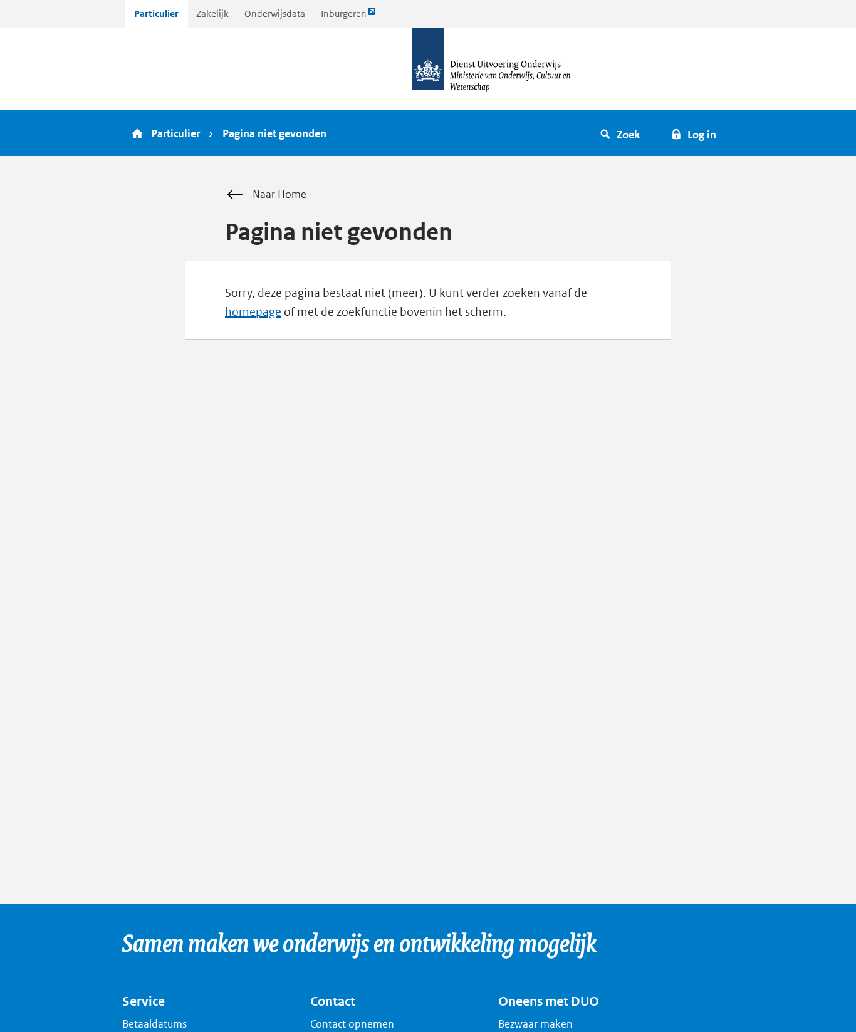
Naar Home (279, 194)
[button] (622, 133)
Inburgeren (343, 17)
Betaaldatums (154, 1024)
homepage (253, 312)
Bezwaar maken (535, 1024)
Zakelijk (212, 13)
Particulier (156, 13)
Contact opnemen (352, 1024)
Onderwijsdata (274, 13)
